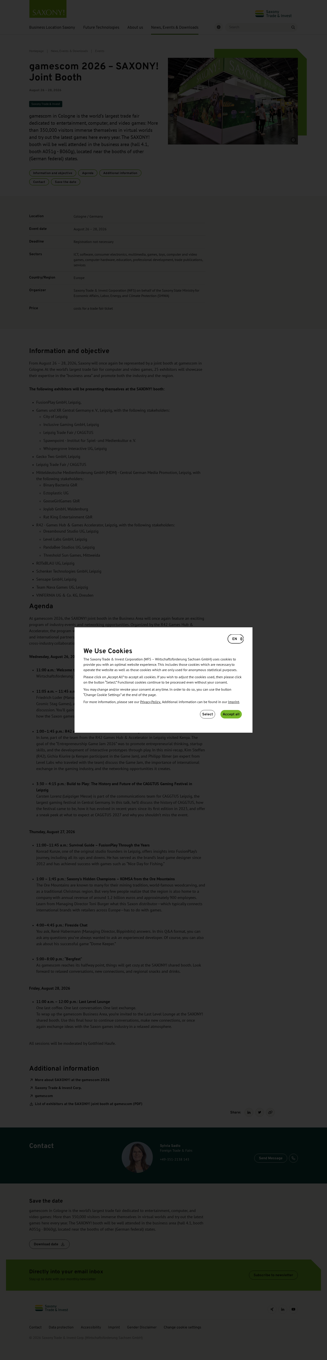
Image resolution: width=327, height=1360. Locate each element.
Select (207, 714)
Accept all (231, 714)
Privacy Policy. (150, 702)
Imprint (233, 702)
